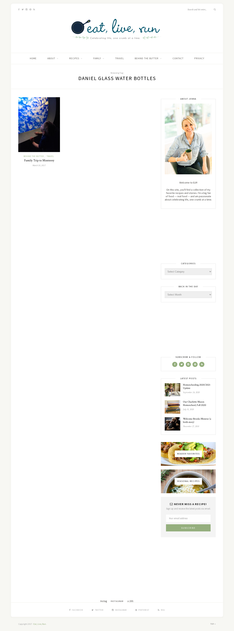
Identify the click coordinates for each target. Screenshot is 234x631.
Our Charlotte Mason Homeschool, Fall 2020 (194, 403)
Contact (178, 58)
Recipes (74, 58)
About (51, 58)
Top (212, 624)
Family (97, 58)
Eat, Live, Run (39, 624)
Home (33, 58)
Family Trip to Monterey (39, 160)
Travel (119, 58)
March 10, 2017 (39, 165)
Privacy (199, 58)
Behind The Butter (146, 58)
